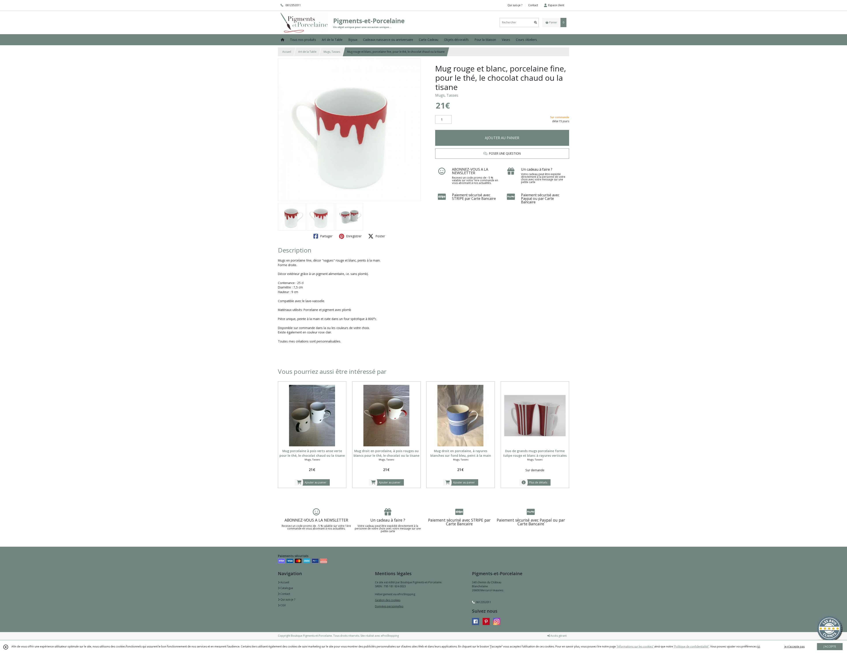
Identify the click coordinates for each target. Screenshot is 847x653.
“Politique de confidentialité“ (691, 646)
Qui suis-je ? (287, 599)
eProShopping (390, 636)
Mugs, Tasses (332, 52)
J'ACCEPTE (830, 646)
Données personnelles (389, 606)
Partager (325, 236)
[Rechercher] (535, 22)
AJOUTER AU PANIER (502, 137)
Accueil (286, 52)
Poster (380, 236)
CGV (283, 605)
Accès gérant (558, 636)
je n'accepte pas (794, 646)
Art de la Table (307, 52)
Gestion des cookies (387, 600)
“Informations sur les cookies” (635, 646)
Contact (533, 5)
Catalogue (286, 588)
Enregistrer (353, 236)
